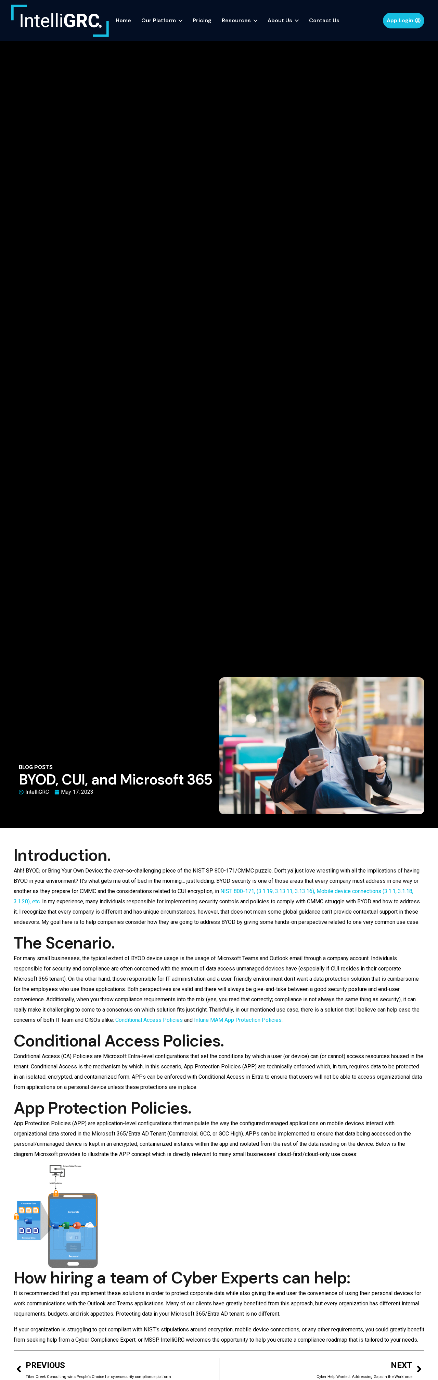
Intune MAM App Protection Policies (238, 1020)
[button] (403, 20)
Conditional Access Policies (149, 1020)
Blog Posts (36, 767)
